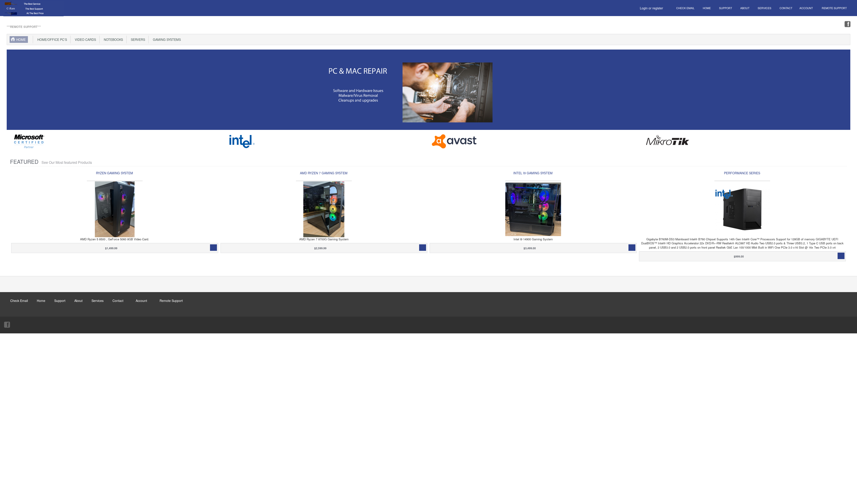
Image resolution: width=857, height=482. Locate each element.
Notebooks (112, 39)
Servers (137, 39)
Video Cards (84, 39)
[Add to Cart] (213, 247)
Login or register (651, 8)
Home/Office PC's (51, 39)
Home (21, 39)
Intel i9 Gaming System (533, 173)
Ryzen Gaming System (114, 173)
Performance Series (742, 173)
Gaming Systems (166, 39)
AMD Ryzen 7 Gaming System (323, 173)
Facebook (847, 24)
